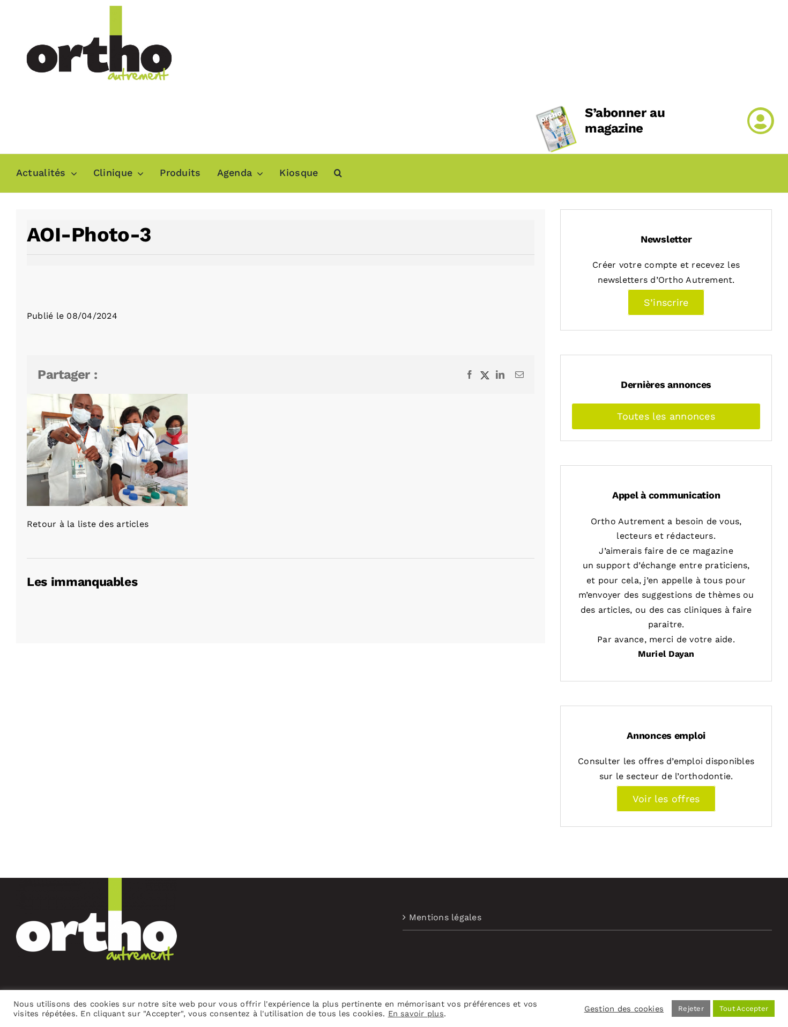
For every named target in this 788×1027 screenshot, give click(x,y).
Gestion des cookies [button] (624, 1009)
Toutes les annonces (666, 416)
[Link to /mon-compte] (760, 120)
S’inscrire (666, 302)
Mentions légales (445, 917)
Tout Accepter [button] (743, 1008)
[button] (338, 173)
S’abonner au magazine (625, 120)
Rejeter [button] (691, 1008)
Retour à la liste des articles (87, 524)
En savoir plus (416, 1013)
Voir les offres (666, 798)
